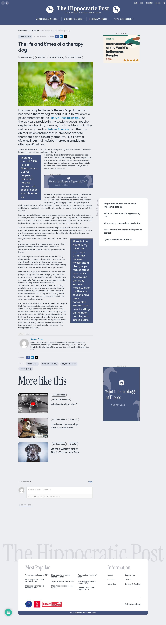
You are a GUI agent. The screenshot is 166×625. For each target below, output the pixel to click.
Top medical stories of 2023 (87, 576)
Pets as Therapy (58, 129)
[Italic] (31, 496)
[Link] (54, 496)
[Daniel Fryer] (24, 343)
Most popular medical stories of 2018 (34, 580)
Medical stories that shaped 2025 (86, 588)
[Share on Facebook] (57, 36)
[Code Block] (50, 496)
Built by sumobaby (133, 604)
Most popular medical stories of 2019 (34, 587)
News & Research (123, 18)
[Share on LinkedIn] (61, 36)
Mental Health (31, 30)
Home (21, 30)
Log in (157, 3)
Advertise (112, 584)
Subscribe (138, 3)
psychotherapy (69, 364)
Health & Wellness (98, 18)
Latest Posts (30, 334)
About (21, 334)
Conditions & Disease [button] (46, 18)
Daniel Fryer (36, 339)
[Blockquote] (47, 496)
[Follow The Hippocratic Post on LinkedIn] (7, 3)
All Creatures (27, 57)
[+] (60, 496)
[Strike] (38, 496)
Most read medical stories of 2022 (62, 587)
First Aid (73, 419)
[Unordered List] (44, 496)
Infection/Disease (61, 399)
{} (57, 496)
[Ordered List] (41, 496)
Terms (128, 580)
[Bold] (28, 496)
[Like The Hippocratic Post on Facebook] (3, 3)
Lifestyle (41, 57)
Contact (111, 580)
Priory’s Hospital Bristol (64, 118)
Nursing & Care (74, 57)
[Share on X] (65, 36)
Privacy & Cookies (132, 584)
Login (90, 482)
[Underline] (35, 496)
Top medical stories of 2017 (36, 575)
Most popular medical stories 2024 (87, 582)
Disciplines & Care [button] (73, 18)
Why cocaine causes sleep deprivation (122, 223)
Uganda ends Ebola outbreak (118, 239)
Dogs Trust (32, 364)
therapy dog (25, 368)
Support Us (130, 575)
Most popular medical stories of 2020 (60, 576)
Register (149, 3)
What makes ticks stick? (64, 404)
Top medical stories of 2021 (62, 581)
